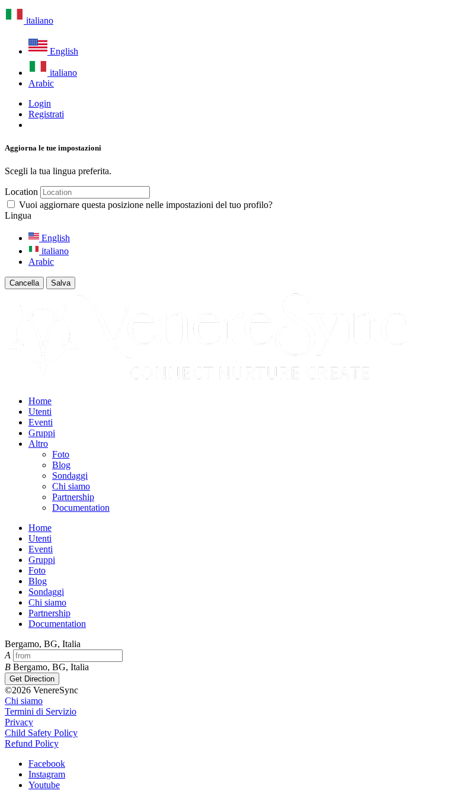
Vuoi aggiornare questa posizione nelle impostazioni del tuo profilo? (146, 205)
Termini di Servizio (40, 711)
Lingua (18, 215)
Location (21, 192)
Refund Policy (32, 743)
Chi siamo (24, 701)
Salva (61, 283)
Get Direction (32, 678)
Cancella (24, 283)
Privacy (19, 722)
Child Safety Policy (41, 733)
